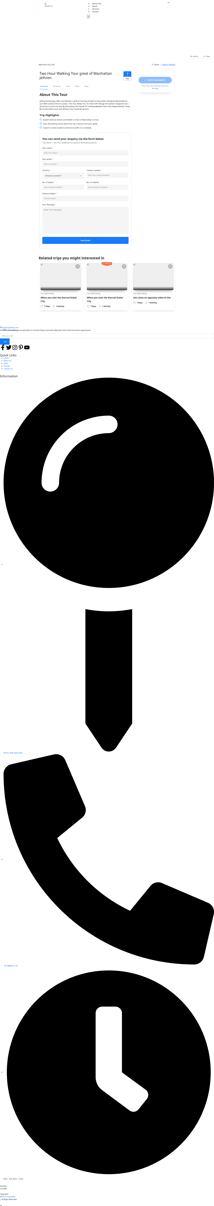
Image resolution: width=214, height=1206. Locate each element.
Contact (95, 11)
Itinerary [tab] (57, 86)
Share (156, 64)
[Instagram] (15, 347)
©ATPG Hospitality (7, 1196)
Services (95, 9)
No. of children (92, 182)
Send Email (85, 240)
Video (208, 56)
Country (46, 170)
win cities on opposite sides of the (152, 297)
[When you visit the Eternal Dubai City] (61, 276)
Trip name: (47, 142)
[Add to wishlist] (77, 266)
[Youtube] (27, 347)
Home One (96, 3)
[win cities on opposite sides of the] (153, 276)
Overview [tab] (44, 86)
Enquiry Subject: (49, 193)
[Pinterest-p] (21, 347)
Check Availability (157, 80)
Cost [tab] (68, 86)
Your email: (47, 159)
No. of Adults (48, 182)
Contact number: (94, 170)
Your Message (49, 204)
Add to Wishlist (168, 64)
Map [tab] (86, 86)
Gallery (195, 56)
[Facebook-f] (3, 347)
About (94, 6)
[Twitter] (9, 347)
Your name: (47, 148)
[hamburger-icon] (168, 2)
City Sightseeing (47, 293)
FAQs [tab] (77, 86)
